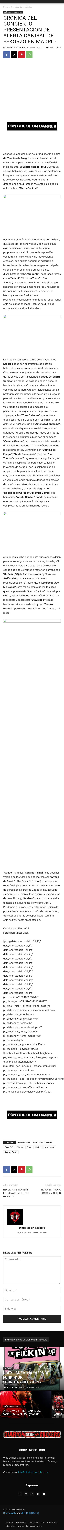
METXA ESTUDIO (30, 1513)
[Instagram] (32, 1494)
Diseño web (9, 1513)
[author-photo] (32, 1217)
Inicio (5, 6)
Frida (29, 1147)
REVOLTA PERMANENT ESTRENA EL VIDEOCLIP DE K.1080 (16, 1193)
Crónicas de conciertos (21, 6)
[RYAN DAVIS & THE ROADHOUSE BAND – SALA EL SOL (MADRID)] (25, 1404)
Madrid (38, 1147)
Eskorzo (20, 1147)
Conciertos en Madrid (42, 1142)
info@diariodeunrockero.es (33, 1472)
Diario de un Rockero (16, 47)
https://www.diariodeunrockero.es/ (32, 1232)
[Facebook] (6, 54)
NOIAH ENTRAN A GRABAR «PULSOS (51, 1191)
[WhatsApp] (29, 54)
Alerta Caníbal (24, 1142)
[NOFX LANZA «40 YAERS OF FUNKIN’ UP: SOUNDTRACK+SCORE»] (32, 1368)
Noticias (8, 1368)
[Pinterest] (21, 54)
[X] (14, 54)
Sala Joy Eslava (11, 1152)
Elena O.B (9, 1147)
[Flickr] (26, 1494)
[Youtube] (44, 1494)
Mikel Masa (49, 1147)
